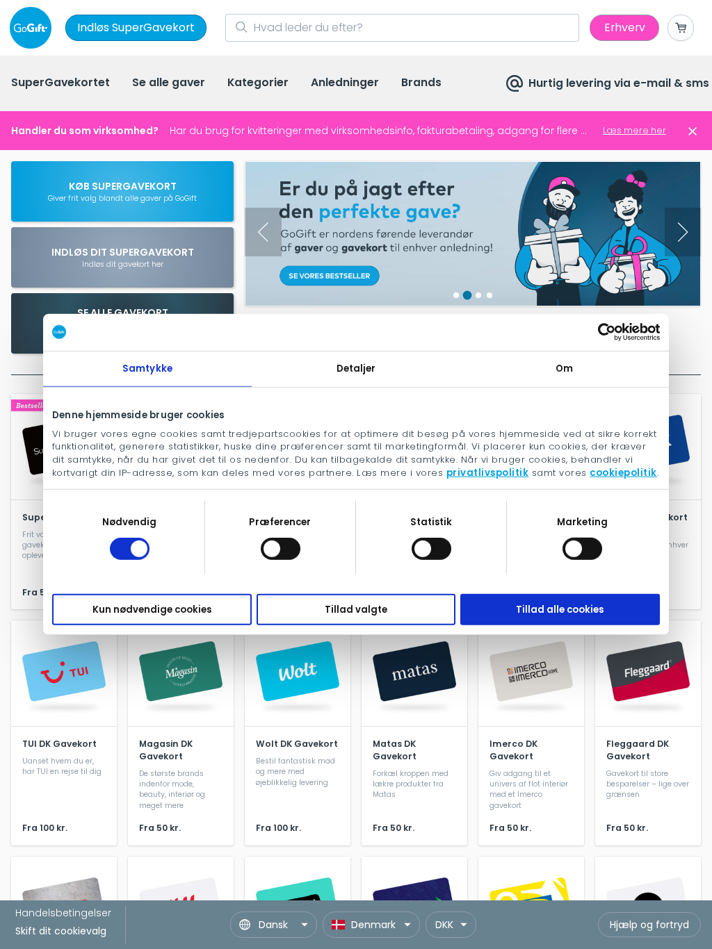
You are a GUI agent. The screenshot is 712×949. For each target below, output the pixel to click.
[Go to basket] (681, 28)
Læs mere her (634, 130)
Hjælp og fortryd (649, 925)
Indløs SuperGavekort (136, 27)
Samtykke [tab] (147, 367)
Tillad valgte (356, 609)
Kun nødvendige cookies (151, 609)
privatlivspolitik (487, 472)
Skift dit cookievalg (60, 931)
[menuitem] (60, 83)
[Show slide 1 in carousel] (456, 295)
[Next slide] (683, 232)
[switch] (280, 549)
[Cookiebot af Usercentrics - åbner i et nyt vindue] (599, 332)
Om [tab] (564, 367)
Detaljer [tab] (356, 367)
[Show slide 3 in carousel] (478, 295)
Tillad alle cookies (560, 609)
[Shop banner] (472, 234)
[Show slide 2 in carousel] (467, 294)
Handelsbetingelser (63, 913)
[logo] (33, 28)
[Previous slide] (263, 232)
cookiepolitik (623, 472)
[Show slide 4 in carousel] (489, 295)
